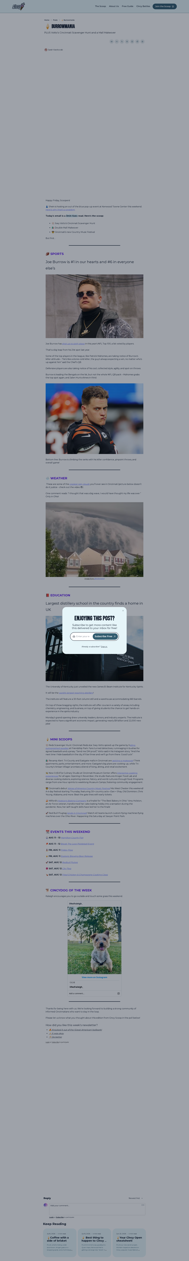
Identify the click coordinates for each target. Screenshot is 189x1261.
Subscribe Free (103, 636)
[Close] (123, 611)
